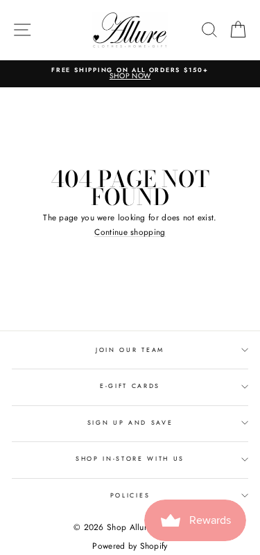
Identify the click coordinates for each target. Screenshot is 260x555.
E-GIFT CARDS (130, 385)
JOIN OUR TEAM (130, 349)
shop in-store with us (130, 458)
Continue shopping (129, 232)
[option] (130, 73)
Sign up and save (130, 422)
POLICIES (130, 495)
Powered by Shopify (129, 546)
